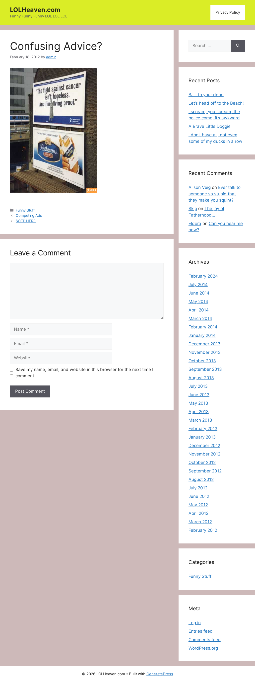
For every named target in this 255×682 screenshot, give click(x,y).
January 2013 (202, 437)
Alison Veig (200, 187)
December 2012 (204, 445)
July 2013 (198, 386)
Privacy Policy (227, 12)
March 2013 (200, 420)
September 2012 (205, 470)
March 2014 (200, 318)
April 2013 (199, 411)
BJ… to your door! (206, 94)
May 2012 (198, 504)
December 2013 (204, 343)
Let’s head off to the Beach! (216, 103)
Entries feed (201, 631)
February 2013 (203, 428)
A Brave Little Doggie (210, 126)
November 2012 (204, 454)
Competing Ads (29, 215)
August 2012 (201, 479)
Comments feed (205, 639)
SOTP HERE (26, 221)
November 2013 (205, 352)
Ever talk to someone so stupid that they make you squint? (215, 194)
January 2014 (202, 335)
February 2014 (203, 326)
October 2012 (202, 462)
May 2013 (198, 403)
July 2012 (198, 487)
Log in (195, 622)
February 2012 (203, 530)
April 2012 (198, 513)
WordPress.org (203, 648)
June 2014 (199, 293)
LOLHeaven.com (35, 9)
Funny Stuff (25, 210)
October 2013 (202, 360)
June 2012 (199, 496)
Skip (193, 208)
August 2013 (201, 377)
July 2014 (198, 284)
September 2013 (205, 369)
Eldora (195, 223)
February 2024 (203, 276)
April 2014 (199, 309)
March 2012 (200, 521)
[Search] (238, 46)
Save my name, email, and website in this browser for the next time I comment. (84, 373)
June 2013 (199, 394)
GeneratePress (159, 674)
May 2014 (198, 301)
